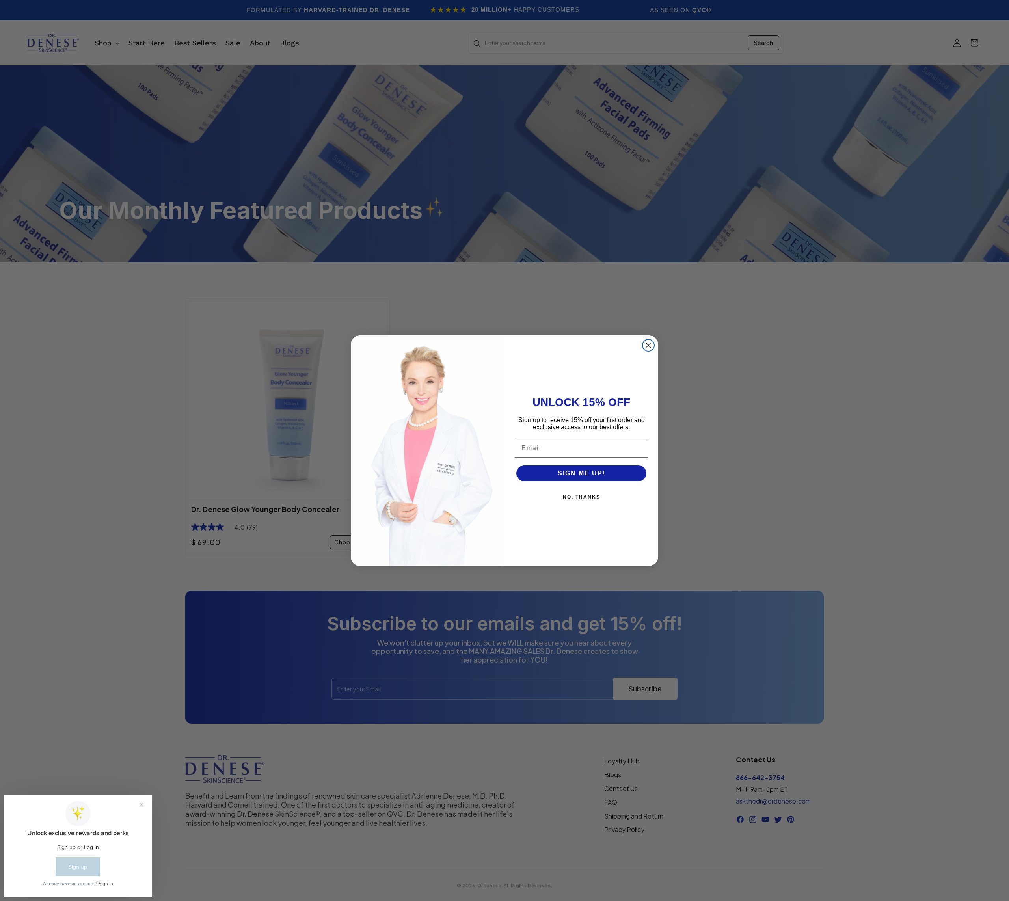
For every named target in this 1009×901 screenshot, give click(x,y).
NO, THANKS (581, 497)
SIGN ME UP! (581, 473)
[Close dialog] (648, 345)
